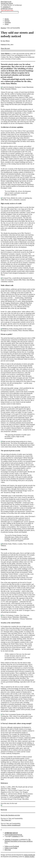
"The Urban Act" (6, 820)
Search (3, 3)
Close (9, 3)
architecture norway (7, 8)
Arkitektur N (6, 7)
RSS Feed (8, 850)
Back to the (10, 815)
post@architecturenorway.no (13, 834)
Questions (8, 22)
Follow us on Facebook (12, 846)
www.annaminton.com (23, 795)
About (6, 24)
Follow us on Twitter (11, 848)
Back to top (7, 1)
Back (2, 1)
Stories (7, 19)
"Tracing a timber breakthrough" (11, 825)
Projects (7, 20)
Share (5, 48)
